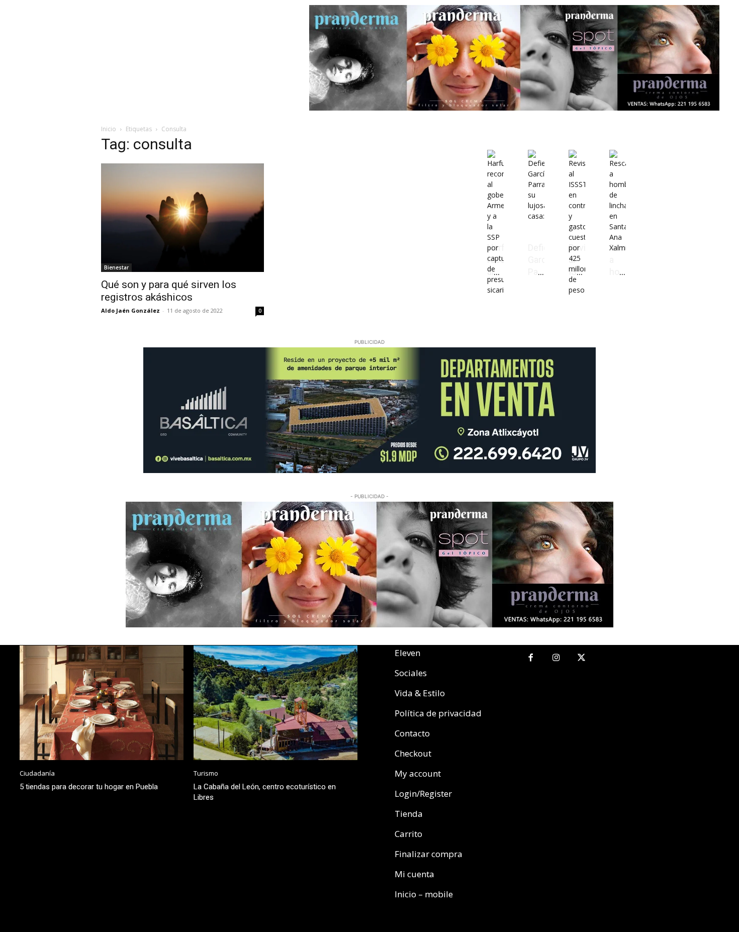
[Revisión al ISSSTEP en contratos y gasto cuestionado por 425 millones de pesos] (577, 290)
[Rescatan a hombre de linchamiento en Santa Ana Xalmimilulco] (617, 247)
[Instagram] (556, 658)
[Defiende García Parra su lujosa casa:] (536, 216)
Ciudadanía (37, 773)
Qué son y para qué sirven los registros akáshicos (168, 290)
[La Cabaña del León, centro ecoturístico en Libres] (275, 702)
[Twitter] (582, 658)
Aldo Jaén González (130, 310)
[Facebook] (530, 658)
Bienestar (116, 267)
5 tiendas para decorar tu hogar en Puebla (89, 786)
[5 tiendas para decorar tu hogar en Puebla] (101, 702)
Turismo (206, 773)
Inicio (108, 129)
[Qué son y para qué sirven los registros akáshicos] (182, 217)
